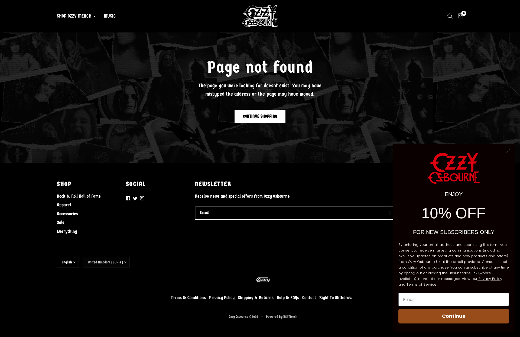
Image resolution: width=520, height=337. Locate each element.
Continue (454, 316)
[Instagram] (142, 198)
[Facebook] (128, 198)
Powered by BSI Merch (281, 317)
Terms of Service (422, 284)
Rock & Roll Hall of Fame (79, 196)
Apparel (64, 204)
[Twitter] (135, 198)
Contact (309, 297)
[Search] (450, 16)
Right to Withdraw (335, 297)
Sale (60, 222)
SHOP (64, 184)
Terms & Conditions (188, 297)
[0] (459, 16)
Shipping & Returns (256, 297)
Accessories (67, 213)
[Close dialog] (508, 150)
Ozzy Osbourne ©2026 (243, 317)
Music (110, 16)
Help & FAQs (288, 297)
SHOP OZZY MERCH (74, 16)
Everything (67, 231)
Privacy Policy (222, 297)
